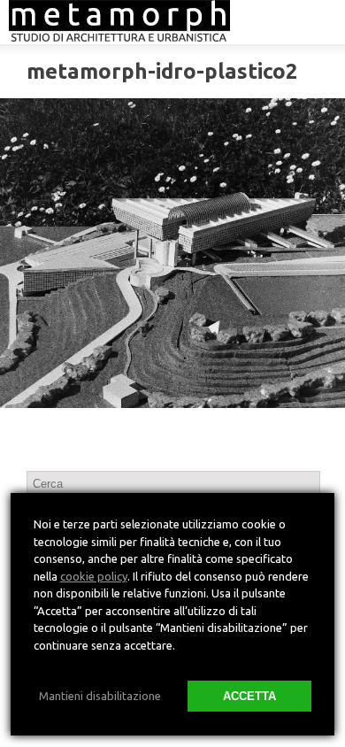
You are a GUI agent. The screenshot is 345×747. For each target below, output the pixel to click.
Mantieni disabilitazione (100, 695)
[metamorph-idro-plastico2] (172, 253)
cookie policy (93, 576)
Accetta (249, 696)
